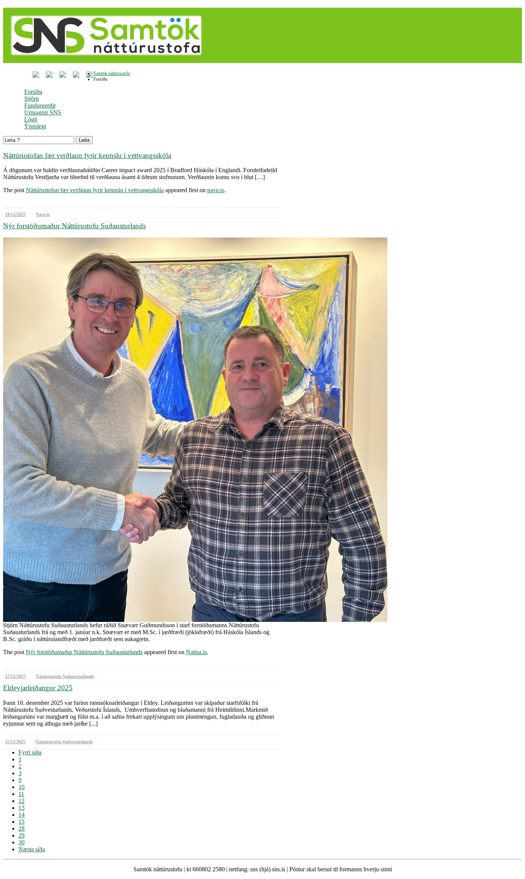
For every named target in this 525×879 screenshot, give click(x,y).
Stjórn (31, 98)
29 (21, 835)
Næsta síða (31, 849)
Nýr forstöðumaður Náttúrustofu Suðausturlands (74, 226)
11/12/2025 (15, 741)
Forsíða (33, 91)
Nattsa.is (196, 652)
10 (21, 787)
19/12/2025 (15, 214)
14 (21, 814)
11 (21, 794)
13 (21, 807)
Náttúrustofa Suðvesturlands (64, 741)
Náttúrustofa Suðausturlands (65, 676)
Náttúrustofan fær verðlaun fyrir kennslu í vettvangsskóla (87, 155)
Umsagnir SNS (42, 112)
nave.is (215, 190)
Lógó (30, 119)
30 (21, 842)
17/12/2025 (15, 676)
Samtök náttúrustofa (111, 73)
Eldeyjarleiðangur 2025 (38, 688)
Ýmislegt (35, 126)
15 (21, 821)
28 (21, 828)
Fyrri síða (30, 752)
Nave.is (43, 214)
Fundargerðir (40, 105)
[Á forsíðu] (104, 61)
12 (21, 801)
